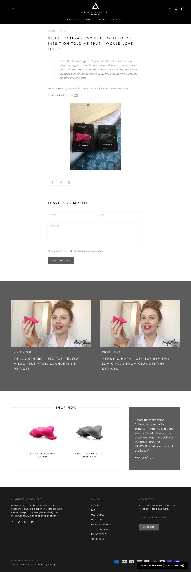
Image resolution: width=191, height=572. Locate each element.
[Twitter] (19, 522)
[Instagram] (25, 522)
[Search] (176, 8)
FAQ (93, 510)
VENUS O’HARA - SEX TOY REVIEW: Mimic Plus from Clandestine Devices (47, 363)
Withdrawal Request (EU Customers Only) (162, 565)
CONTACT (118, 19)
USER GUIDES (97, 514)
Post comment (61, 260)
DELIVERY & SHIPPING (101, 524)
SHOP (89, 19)
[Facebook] (12, 522)
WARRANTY (96, 519)
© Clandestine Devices (24, 560)
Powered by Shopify (45, 564)
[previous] (11, 439)
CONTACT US (97, 538)
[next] (120, 439)
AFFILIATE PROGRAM (100, 529)
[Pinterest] (32, 522)
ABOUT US (73, 19)
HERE (76, 95)
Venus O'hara (145, 458)
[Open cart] (182, 8)
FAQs (102, 19)
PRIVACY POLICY (99, 534)
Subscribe (149, 527)
